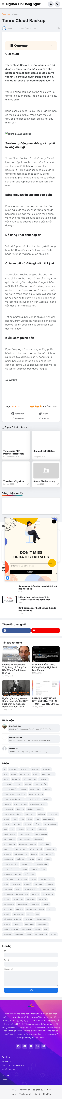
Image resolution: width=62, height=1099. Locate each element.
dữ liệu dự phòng (35, 809)
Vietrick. (47, 1089)
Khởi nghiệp (45, 844)
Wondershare (41, 934)
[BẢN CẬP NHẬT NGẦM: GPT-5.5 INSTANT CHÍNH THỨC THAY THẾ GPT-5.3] (46, 688)
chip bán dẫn (40, 784)
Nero (40, 859)
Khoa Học (38, 839)
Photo (33, 879)
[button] (4, 4)
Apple (13, 774)
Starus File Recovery (44, 481)
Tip (37, 914)
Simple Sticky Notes (44, 451)
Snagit (6, 899)
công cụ (46, 789)
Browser (7, 784)
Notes (24, 869)
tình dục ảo (19, 914)
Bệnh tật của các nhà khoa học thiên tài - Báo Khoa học (38, 609)
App (5, 774)
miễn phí (20, 859)
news (48, 859)
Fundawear (48, 819)
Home (4, 1079)
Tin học (51, 909)
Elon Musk (53, 814)
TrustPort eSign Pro (13, 481)
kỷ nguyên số (36, 849)
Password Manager (12, 874)
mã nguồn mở (47, 854)
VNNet (37, 929)
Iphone (21, 829)
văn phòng (42, 924)
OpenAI (34, 869)
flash (30, 819)
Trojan (7, 924)
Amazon (24, 769)
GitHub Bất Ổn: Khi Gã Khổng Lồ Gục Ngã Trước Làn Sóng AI (45, 667)
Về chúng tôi (25, 1094)
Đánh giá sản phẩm (12, 814)
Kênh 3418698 (41, 834)
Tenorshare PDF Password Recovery (13, 452)
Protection (16, 884)
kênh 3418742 (24, 839)
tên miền (35, 904)
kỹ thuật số (50, 849)
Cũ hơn (54, 518)
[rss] (43, 1046)
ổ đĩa (43, 869)
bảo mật (16, 779)
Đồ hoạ (41, 814)
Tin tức (7, 914)
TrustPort (17, 924)
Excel (15, 819)
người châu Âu (41, 864)
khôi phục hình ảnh (27, 844)
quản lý (27, 884)
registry (50, 884)
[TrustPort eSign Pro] (16, 470)
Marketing (8, 859)
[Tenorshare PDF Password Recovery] (16, 440)
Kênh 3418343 (10, 834)
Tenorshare (22, 904)
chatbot (18, 784)
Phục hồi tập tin (46, 879)
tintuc (29, 914)
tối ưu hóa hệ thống (12, 919)
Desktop (46, 799)
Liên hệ (37, 1094)
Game (6, 824)
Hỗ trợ (37, 824)
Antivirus (46, 769)
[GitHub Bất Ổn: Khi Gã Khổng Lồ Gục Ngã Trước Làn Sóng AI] (46, 654)
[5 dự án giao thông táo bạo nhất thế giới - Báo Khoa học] (9, 589)
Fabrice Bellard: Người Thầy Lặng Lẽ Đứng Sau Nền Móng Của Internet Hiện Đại (14, 668)
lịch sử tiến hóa (20, 854)
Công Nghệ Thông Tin (13, 799)
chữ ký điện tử (10, 789)
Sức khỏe (42, 899)
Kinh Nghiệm (20, 849)
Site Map (47, 1094)
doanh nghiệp (20, 804)
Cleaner (23, 789)
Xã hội (53, 934)
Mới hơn (8, 518)
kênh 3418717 (9, 839)
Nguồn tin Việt (8, 1069)
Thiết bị (46, 904)
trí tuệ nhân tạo (42, 919)
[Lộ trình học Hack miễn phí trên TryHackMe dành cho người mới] (9, 600)
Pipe (6, 884)
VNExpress (26, 929)
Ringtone (8, 889)
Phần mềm (29, 874)
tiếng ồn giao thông (35, 909)
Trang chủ (6, 14)
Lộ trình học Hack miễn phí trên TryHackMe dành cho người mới (34, 598)
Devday (7, 804)
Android (35, 769)
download (8, 809)
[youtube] (45, 630)
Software (30, 899)
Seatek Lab (7, 1061)
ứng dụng (29, 924)
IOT (12, 829)
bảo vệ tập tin (30, 779)
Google (28, 824)
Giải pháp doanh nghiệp (13, 1065)
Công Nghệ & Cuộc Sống (14, 794)
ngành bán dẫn (11, 864)
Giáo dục (17, 824)
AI (4, 769)
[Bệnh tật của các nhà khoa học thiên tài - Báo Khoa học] (9, 611)
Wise (29, 934)
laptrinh (7, 854)
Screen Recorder (47, 889)
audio (35, 774)
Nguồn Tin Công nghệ (23, 4)
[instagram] (37, 1046)
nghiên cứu (26, 864)
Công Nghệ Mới (36, 794)
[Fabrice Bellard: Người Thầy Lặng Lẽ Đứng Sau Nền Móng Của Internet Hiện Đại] (16, 654)
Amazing (13, 769)
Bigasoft (43, 779)
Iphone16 (31, 829)
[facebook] (16, 630)
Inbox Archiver (50, 824)
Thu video (8, 909)
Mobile (31, 859)
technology (9, 904)
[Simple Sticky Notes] (46, 440)
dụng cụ (20, 809)
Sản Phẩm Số (30, 889)
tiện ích (19, 909)
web (46, 929)
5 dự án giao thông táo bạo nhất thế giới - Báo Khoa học (38, 587)
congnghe (34, 789)
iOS (5, 829)
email (6, 819)
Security (35, 894)
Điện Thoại (29, 814)
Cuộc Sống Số (33, 799)
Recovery (39, 884)
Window (15, 14)
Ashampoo (24, 774)
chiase (28, 784)
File (22, 819)
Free (37, 819)
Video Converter (11, 929)
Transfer (28, 919)
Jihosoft (42, 829)
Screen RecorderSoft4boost (16, 894)
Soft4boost (18, 899)
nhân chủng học (11, 869)
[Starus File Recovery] (46, 470)
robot (18, 889)
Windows (19, 934)
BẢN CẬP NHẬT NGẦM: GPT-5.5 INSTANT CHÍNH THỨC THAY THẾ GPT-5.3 (45, 701)
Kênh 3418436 (25, 834)
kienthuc (7, 849)
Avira (6, 779)
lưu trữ (34, 854)
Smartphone (47, 894)
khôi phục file (9, 844)
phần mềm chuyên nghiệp (15, 879)
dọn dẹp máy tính (38, 804)
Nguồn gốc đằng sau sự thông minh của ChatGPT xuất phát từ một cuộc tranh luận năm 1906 (15, 702)
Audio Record (48, 774)
